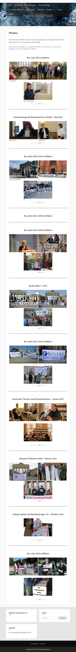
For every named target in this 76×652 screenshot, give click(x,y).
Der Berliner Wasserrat (16, 10)
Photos (59, 10)
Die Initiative (18, 5)
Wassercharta (30, 10)
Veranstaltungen (30, 5)
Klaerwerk (40, 10)
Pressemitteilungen (44, 5)
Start (10, 5)
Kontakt (11, 14)
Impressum (34, 644)
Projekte (49, 10)
